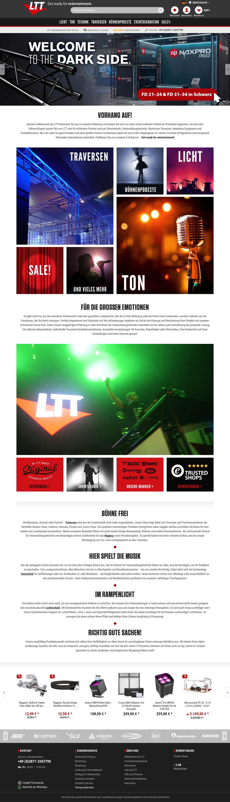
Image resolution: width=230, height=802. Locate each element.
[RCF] (100, 736)
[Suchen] (160, 10)
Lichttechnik (53, 607)
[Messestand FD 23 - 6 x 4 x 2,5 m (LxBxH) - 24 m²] (98, 685)
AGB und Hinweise (133, 774)
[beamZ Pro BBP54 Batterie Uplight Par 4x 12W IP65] (65, 685)
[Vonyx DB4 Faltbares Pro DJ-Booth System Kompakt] (32, 685)
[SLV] (17, 736)
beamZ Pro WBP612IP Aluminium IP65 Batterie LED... (131, 705)
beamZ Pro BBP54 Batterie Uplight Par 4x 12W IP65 (65, 705)
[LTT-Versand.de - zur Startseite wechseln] (35, 8)
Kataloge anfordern (85, 778)
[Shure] (155, 736)
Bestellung (80, 761)
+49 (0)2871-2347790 (171, 30)
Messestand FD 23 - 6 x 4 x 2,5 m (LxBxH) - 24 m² (98, 704)
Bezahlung (80, 765)
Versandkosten (108, 797)
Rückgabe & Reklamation (87, 774)
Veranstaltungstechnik (135, 761)
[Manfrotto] (128, 736)
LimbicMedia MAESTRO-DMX (197, 704)
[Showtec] (73, 736)
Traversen (71, 522)
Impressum (129, 783)
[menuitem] (180, 3)
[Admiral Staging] (45, 736)
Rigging (109, 535)
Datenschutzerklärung (135, 778)
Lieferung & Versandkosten (88, 769)
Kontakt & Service (84, 783)
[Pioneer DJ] (183, 736)
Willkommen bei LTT (134, 756)
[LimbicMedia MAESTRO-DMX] (197, 685)
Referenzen (130, 765)
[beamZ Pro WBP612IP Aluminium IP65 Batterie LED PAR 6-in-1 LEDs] (131, 685)
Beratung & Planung (85, 756)
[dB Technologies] (211, 736)
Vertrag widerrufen (84, 787)
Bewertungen (180, 768)
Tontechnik (27, 574)
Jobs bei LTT (130, 769)
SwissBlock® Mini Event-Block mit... (164, 704)
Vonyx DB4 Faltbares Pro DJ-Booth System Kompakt (32, 705)
